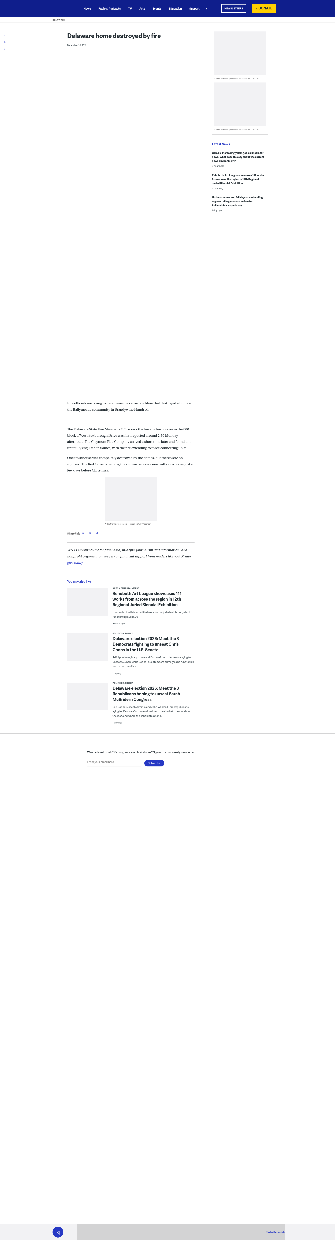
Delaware (59, 20)
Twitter (90, 532)
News (87, 8)
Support (194, 8)
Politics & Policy (123, 633)
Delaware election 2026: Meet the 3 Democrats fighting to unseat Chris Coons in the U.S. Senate (146, 644)
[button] (58, 1232)
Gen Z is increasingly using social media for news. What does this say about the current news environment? (238, 157)
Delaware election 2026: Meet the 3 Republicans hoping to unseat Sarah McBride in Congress (146, 693)
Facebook (83, 532)
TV (130, 8)
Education (175, 8)
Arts (142, 8)
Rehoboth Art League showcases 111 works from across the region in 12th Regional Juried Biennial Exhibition (147, 598)
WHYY (62, 8)
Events (156, 8)
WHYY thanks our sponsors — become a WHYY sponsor (128, 523)
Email (97, 532)
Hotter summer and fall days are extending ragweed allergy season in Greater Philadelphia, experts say (237, 201)
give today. (75, 562)
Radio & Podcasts (109, 8)
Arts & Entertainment (126, 588)
